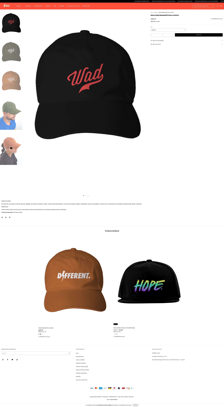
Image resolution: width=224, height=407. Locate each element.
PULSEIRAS (47, 6)
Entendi (135, 405)
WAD (77, 353)
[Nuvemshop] (112, 400)
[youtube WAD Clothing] (12, 359)
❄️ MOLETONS (86, 6)
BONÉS (156, 12)
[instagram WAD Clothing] (3, 359)
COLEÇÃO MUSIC (38, 6)
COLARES (18, 6)
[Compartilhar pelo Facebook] (2, 217)
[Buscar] (212, 5)
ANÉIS (54, 6)
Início (152, 12)
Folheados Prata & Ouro (73, 6)
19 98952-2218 (156, 353)
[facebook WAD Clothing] (7, 359)
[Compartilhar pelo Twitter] (6, 217)
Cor (151, 27)
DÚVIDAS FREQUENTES (81, 373)
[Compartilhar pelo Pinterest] (9, 217)
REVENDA (78, 376)
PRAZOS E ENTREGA (81, 363)
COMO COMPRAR (80, 360)
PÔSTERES (61, 6)
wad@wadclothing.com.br (159, 356)
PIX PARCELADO (80, 356)
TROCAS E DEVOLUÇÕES (82, 366)
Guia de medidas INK (81, 380)
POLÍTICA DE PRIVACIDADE (82, 370)
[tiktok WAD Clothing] (17, 359)
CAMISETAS (28, 6)
